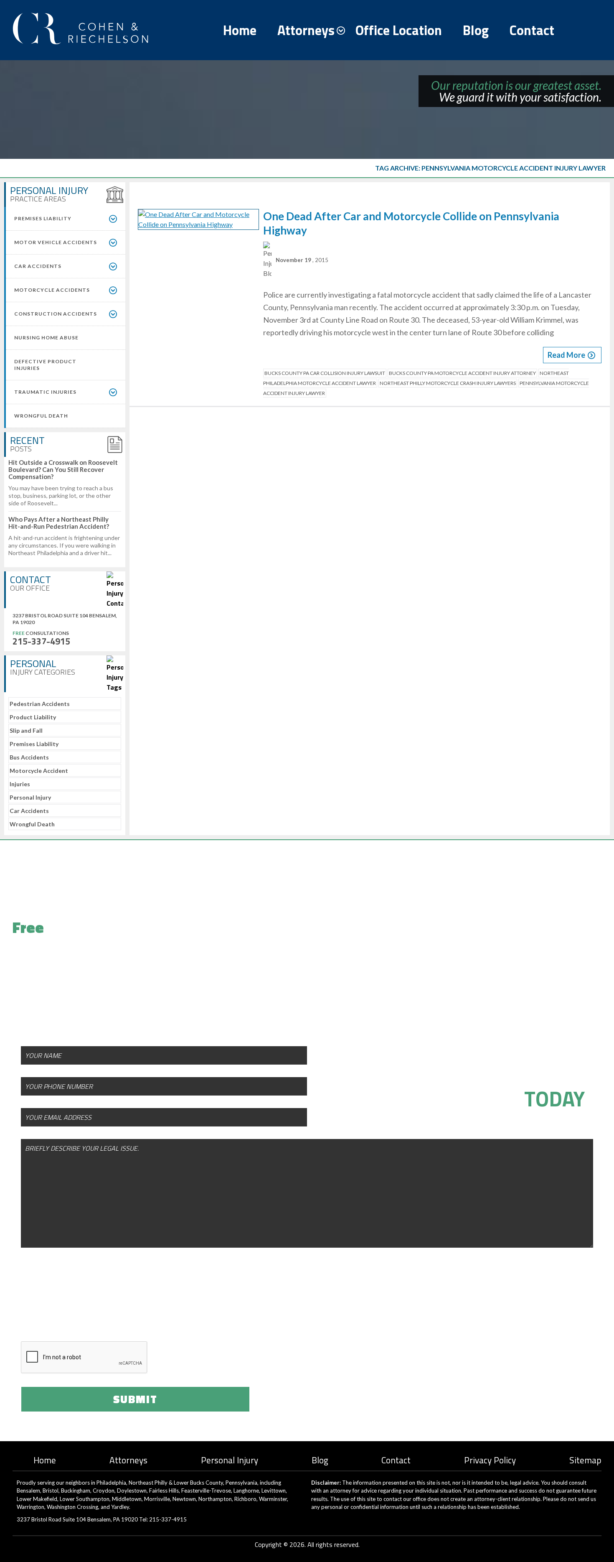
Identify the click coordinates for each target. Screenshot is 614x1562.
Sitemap (585, 1460)
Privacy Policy (490, 1460)
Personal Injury (30, 797)
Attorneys (306, 30)
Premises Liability (34, 743)
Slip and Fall (26, 730)
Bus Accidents (29, 757)
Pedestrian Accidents (40, 703)
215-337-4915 (41, 641)
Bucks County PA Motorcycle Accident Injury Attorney (462, 373)
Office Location (398, 30)
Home (239, 30)
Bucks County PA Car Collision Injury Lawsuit (324, 373)
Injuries (20, 783)
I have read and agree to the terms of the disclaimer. (143, 1309)
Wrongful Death (32, 824)
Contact (532, 30)
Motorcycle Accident (39, 770)
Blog (476, 30)
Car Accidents (29, 810)
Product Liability (33, 717)
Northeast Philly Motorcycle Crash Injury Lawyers (448, 383)
